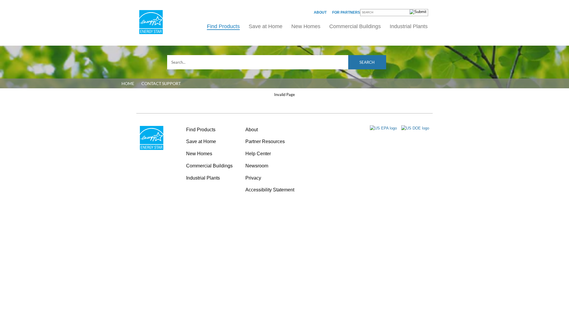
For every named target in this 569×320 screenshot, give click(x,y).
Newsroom (256, 165)
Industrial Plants (409, 26)
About (320, 12)
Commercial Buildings (355, 26)
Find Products (223, 26)
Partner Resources (265, 141)
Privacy (253, 177)
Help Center (258, 153)
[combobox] (276, 62)
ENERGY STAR (151, 22)
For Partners (346, 12)
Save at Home (265, 26)
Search (367, 62)
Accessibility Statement (269, 189)
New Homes (305, 26)
